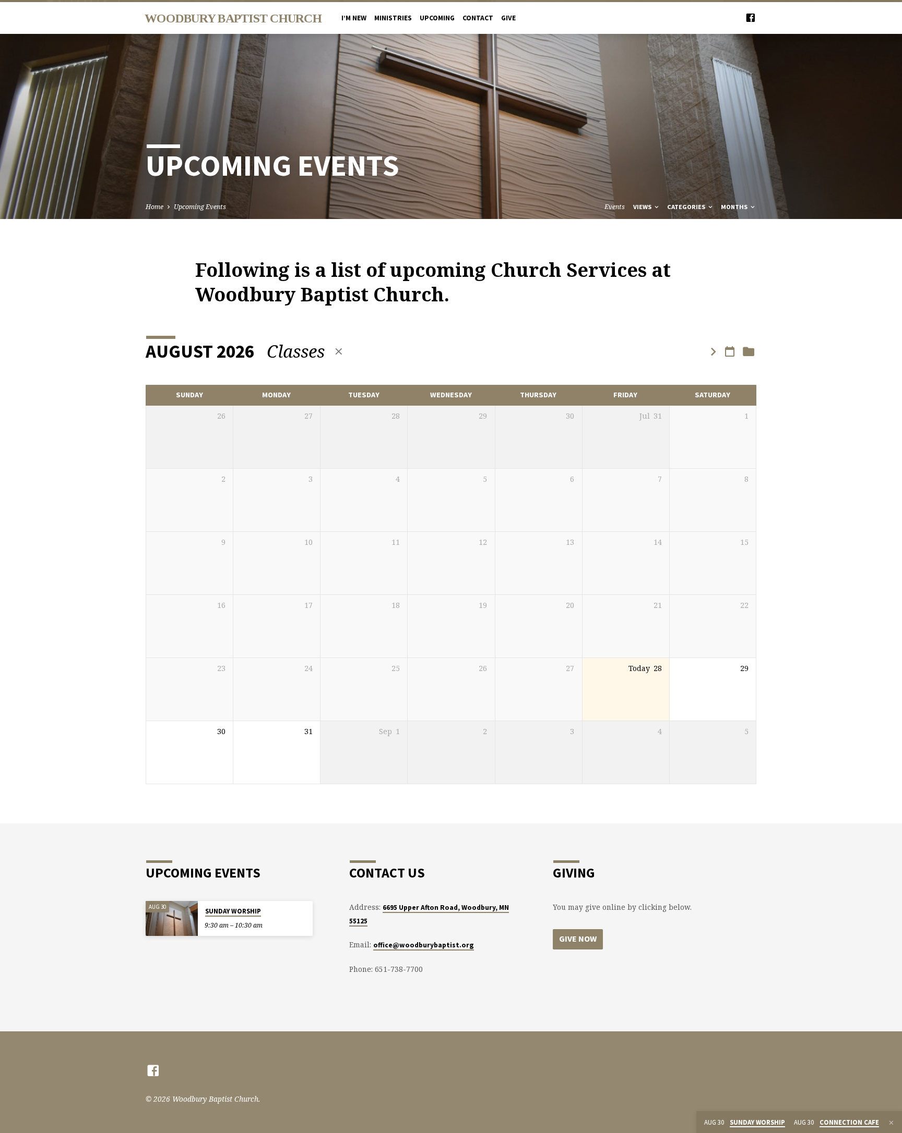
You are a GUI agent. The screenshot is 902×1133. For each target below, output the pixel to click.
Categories (687, 207)
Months (735, 207)
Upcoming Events (200, 206)
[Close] (891, 1122)
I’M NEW (353, 18)
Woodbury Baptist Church (233, 18)
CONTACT (477, 18)
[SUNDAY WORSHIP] (172, 918)
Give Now (578, 938)
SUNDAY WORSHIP (233, 911)
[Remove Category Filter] (339, 351)
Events (614, 206)
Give (508, 18)
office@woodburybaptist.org (423, 945)
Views (643, 207)
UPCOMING (437, 18)
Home (154, 206)
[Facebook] (750, 17)
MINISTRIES (393, 18)
